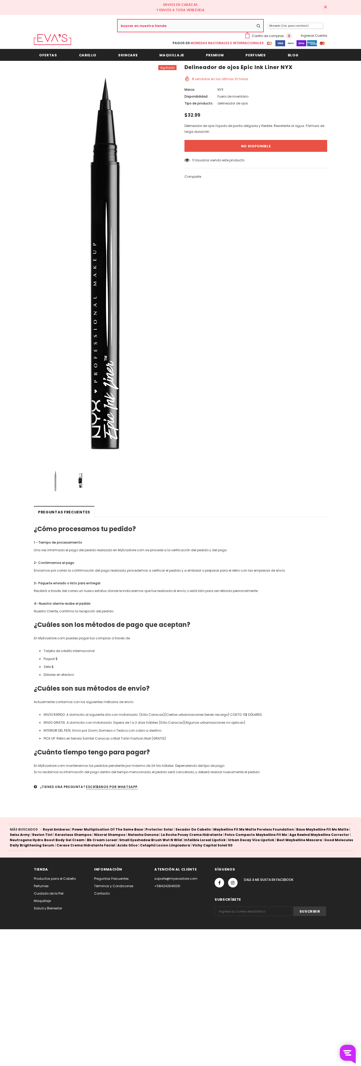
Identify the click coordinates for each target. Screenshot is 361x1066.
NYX (220, 89)
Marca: (189, 89)
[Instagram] (233, 882)
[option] (105, 263)
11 (193, 160)
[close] (325, 7)
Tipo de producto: (198, 103)
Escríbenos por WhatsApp (112, 787)
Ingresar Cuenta (314, 35)
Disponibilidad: (196, 96)
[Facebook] (219, 882)
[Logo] (52, 39)
